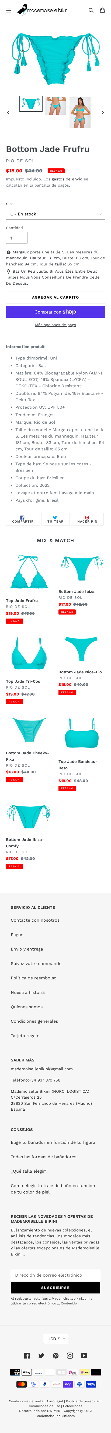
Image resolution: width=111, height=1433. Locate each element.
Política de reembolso (34, 977)
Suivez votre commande (36, 963)
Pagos (17, 934)
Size (9, 204)
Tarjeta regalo (25, 1035)
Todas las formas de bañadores (43, 1156)
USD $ (53, 1338)
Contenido (69, 1303)
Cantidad (14, 228)
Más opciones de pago (55, 325)
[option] (31, 103)
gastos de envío (67, 179)
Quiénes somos (27, 1006)
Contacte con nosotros (35, 920)
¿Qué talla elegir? (29, 1171)
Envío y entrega (27, 949)
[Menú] (8, 10)
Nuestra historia (28, 992)
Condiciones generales (34, 1021)
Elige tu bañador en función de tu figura (53, 1142)
